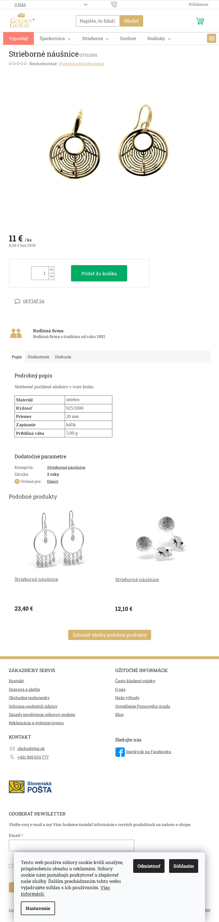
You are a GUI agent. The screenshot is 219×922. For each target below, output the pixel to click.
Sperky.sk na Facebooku (148, 751)
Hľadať (131, 21)
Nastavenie (38, 908)
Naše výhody (127, 697)
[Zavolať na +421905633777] (119, 4)
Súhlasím (183, 866)
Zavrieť (48, 301)
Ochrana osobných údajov (33, 706)
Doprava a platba (24, 689)
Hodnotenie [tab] (38, 356)
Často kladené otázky (135, 680)
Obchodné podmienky (29, 697)
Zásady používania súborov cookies (42, 714)
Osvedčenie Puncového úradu (142, 706)
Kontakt (16, 680)
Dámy (52, 481)
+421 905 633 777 (33, 757)
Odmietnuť (148, 866)
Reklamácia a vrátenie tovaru (36, 722)
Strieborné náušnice (66, 467)
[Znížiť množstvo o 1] (51, 276)
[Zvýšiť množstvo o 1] (51, 270)
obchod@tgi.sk (31, 748)
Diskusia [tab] (63, 356)
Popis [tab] (17, 356)
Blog (119, 714)
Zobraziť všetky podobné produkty (110, 635)
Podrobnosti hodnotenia (81, 63)
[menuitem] (18, 38)
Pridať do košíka (99, 273)
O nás (20, 4)
